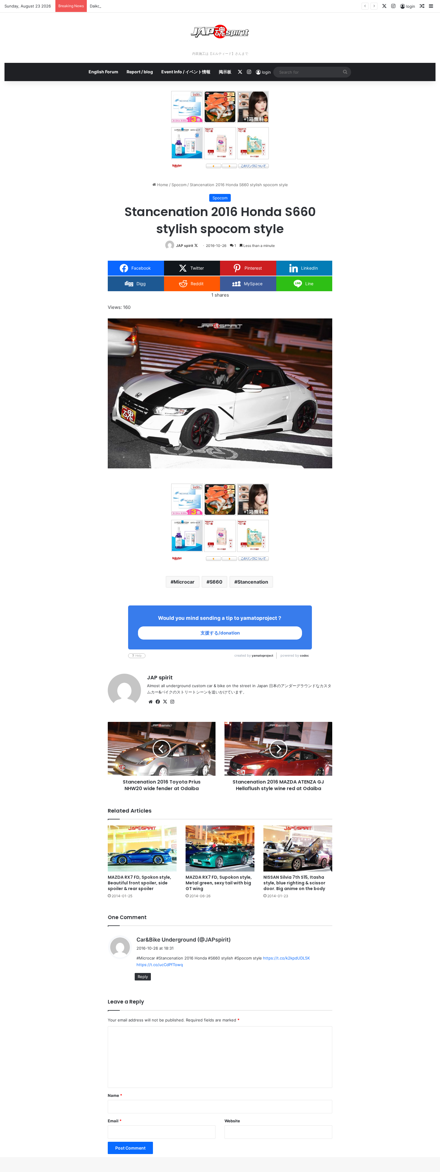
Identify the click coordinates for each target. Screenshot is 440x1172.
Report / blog (140, 71)
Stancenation (252, 582)
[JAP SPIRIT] (220, 32)
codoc (304, 655)
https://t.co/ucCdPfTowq (159, 964)
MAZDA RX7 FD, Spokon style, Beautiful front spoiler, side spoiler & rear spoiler (139, 883)
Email (115, 1120)
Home (162, 184)
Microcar (184, 582)
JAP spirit (184, 245)
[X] (165, 701)
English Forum (103, 71)
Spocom (179, 184)
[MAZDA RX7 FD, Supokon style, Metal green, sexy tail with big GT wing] (220, 848)
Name (115, 1095)
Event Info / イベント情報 (185, 71)
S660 (216, 582)
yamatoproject (262, 655)
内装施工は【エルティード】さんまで (220, 53)
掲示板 (225, 71)
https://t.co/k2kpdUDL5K (286, 958)
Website (232, 1120)
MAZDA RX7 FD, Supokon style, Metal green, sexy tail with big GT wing (219, 883)
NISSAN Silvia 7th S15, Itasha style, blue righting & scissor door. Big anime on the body (294, 883)
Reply (143, 976)
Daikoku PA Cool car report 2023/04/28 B (128, 6)
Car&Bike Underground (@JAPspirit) (183, 939)
